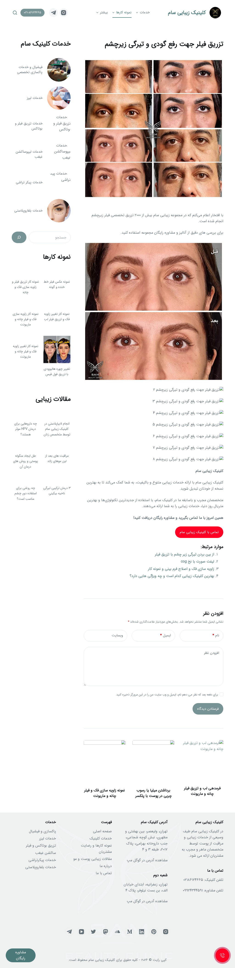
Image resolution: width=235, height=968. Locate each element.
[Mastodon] (105, 931)
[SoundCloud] (117, 931)
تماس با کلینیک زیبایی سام (199, 532)
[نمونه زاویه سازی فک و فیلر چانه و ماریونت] (105, 761)
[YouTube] (81, 931)
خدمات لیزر (47, 838)
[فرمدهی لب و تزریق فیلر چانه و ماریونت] (202, 761)
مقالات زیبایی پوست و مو (92, 859)
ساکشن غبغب (45, 853)
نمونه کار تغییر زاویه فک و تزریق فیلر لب (57, 316)
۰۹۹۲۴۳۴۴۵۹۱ (193, 890)
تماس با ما (104, 873)
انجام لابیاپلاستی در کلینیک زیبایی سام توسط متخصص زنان (57, 429)
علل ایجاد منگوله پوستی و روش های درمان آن (25, 461)
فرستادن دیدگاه (208, 709)
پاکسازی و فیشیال (42, 831)
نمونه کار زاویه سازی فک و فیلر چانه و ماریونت (26, 319)
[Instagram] (63, 12)
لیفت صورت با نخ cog (197, 561)
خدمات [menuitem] (145, 12)
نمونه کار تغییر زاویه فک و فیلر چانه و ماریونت (25, 351)
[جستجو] (19, 237)
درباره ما (106, 866)
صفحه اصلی (102, 831)
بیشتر (104, 12)
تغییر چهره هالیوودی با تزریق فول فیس (57, 371)
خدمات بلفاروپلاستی (40, 867)
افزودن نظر (211, 653)
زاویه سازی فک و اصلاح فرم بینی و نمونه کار (181, 569)
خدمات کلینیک (101, 838)
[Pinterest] (153, 931)
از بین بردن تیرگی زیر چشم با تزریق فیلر (184, 554)
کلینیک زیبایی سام (187, 13)
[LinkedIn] (141, 931)
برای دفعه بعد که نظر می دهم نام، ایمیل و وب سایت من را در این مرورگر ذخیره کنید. (166, 694)
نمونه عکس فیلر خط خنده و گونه (57, 284)
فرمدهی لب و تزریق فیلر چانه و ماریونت (202, 791)
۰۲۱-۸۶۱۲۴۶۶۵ (32, 12)
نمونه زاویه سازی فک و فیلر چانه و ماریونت (104, 793)
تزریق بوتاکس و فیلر (41, 845)
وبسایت (117, 635)
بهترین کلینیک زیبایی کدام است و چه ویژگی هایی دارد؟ (172, 576)
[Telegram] (53, 12)
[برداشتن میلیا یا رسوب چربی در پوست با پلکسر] (153, 761)
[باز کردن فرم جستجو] (15, 13)
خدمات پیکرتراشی (42, 860)
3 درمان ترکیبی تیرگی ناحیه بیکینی (57, 490)
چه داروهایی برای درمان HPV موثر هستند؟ (25, 429)
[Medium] (129, 931)
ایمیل (165, 635)
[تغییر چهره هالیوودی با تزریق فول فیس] (57, 349)
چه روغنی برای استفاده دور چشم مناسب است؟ (25, 493)
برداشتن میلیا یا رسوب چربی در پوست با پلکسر (153, 793)
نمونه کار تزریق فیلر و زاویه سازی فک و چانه (25, 287)
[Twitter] (93, 931)
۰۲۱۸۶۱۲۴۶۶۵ (193, 880)
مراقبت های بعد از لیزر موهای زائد (57, 458)
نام (216, 635)
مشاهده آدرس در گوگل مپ (147, 860)
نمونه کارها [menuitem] (123, 12)
